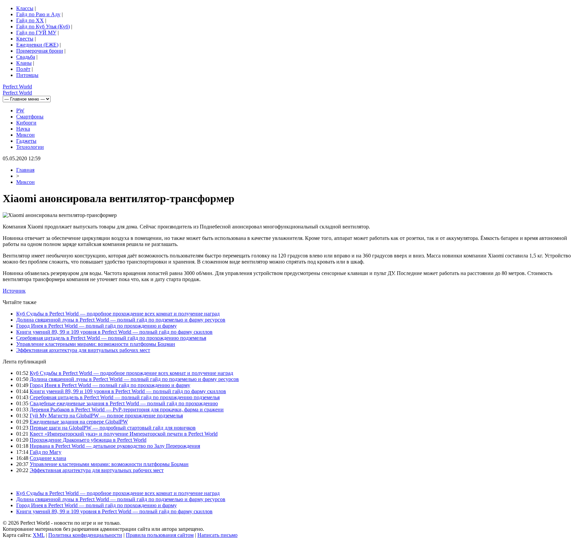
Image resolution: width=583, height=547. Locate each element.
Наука (23, 129)
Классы (24, 8)
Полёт (23, 69)
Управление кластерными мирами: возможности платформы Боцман (95, 344)
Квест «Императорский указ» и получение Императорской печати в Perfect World (124, 434)
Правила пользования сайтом (160, 535)
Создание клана (48, 458)
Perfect (17, 86)
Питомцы (27, 75)
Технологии (30, 147)
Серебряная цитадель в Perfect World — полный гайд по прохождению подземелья (111, 338)
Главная (25, 170)
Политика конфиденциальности (85, 535)
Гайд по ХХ (30, 20)
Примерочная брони (39, 51)
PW (20, 110)
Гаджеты (26, 141)
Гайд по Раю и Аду (38, 14)
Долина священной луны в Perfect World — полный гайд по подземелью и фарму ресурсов (120, 320)
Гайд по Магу (45, 452)
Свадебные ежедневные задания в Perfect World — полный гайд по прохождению (124, 403)
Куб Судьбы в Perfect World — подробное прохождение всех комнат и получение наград (118, 314)
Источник (14, 291)
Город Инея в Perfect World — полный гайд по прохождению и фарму (96, 326)
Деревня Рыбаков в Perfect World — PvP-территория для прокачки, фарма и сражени (127, 409)
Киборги (26, 123)
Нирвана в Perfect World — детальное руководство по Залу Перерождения (115, 446)
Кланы (24, 63)
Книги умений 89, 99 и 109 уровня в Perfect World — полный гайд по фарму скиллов (114, 332)
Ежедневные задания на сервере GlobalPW (79, 422)
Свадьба (25, 57)
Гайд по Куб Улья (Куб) (43, 26)
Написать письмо (217, 535)
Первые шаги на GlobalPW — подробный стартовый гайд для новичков (113, 428)
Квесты (24, 39)
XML (39, 535)
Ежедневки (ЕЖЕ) (37, 45)
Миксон (25, 135)
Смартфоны (30, 116)
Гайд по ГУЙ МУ (36, 32)
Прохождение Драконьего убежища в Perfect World (88, 440)
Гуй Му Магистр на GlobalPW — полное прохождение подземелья (106, 415)
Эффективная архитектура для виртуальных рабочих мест (83, 350)
